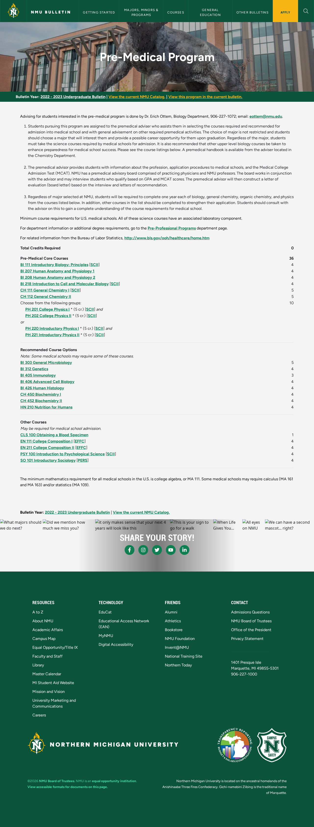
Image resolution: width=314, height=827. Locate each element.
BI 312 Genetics (34, 369)
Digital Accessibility (116, 644)
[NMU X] (157, 550)
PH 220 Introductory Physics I (52, 328)
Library (38, 665)
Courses (175, 12)
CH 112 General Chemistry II (45, 296)
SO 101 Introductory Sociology (48, 460)
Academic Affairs (47, 629)
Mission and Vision (48, 691)
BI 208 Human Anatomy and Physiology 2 (57, 277)
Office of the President (251, 629)
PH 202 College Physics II (48, 315)
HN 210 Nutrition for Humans (46, 407)
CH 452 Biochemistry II (41, 400)
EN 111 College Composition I (46, 441)
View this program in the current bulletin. (205, 96)
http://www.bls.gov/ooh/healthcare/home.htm (166, 238)
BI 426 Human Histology (42, 388)
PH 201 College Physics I (47, 309)
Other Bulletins (252, 12)
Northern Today (178, 665)
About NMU (42, 621)
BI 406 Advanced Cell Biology (47, 381)
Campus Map (43, 638)
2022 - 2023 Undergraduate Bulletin (72, 96)
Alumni (171, 612)
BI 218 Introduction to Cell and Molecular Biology (64, 283)
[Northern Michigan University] (13, 11)
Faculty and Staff (47, 656)
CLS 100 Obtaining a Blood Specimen (54, 435)
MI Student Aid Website (53, 682)
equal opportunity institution (114, 781)
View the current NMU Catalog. (136, 96)
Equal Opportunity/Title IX (55, 647)
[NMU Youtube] (171, 550)
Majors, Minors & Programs (141, 12)
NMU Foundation (180, 638)
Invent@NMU (177, 647)
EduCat (105, 612)
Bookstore (174, 629)
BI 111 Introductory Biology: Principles (54, 264)
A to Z (37, 612)
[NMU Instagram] (143, 550)
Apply (285, 12)
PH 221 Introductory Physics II (52, 334)
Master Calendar (46, 674)
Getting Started (99, 12)
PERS (82, 460)
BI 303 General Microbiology (46, 362)
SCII (94, 264)
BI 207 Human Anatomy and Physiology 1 (57, 271)
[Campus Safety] (272, 745)
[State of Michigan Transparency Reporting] (235, 745)
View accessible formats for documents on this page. (67, 787)
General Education (210, 12)
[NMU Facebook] (129, 550)
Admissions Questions (250, 612)
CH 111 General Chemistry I (44, 290)
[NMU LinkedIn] (184, 550)
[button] (306, 10)
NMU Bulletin (51, 12)
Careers (39, 715)
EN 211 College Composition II (47, 447)
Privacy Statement (247, 638)
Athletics (173, 621)
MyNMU (106, 635)
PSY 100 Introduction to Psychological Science (62, 454)
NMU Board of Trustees (251, 621)
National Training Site (183, 656)
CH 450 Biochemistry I (40, 394)
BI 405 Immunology (38, 375)
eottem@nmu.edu (265, 116)
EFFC (79, 441)
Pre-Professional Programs (172, 228)
